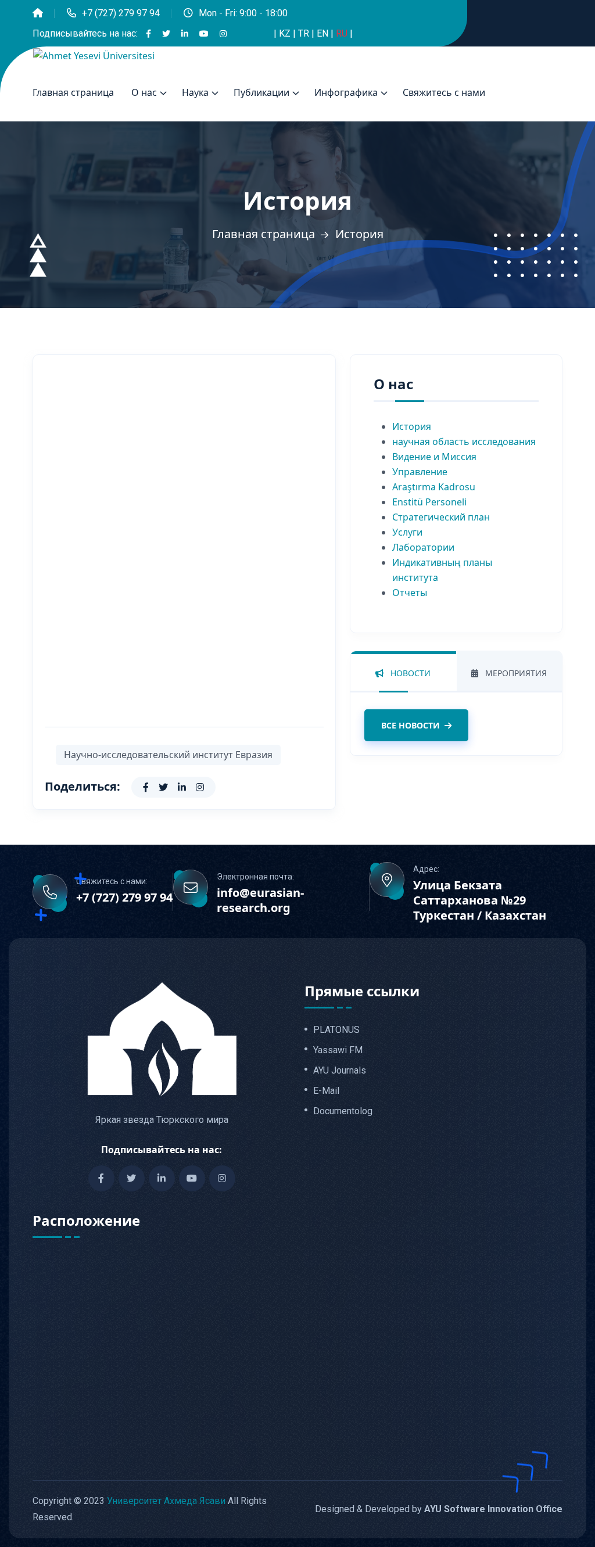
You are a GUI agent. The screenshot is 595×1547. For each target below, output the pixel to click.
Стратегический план (441, 517)
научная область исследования (464, 441)
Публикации (261, 92)
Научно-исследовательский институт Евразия (168, 754)
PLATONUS (336, 1030)
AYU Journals (339, 1070)
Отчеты (409, 592)
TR (304, 33)
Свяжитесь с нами (444, 92)
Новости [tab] (409, 673)
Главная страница (73, 92)
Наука (195, 92)
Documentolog (342, 1111)
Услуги (407, 532)
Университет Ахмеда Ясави (166, 1500)
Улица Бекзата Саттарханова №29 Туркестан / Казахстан (479, 900)
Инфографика (346, 92)
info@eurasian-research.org (260, 900)
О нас (144, 92)
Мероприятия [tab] (515, 673)
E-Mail (326, 1091)
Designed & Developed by (438, 1508)
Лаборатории (423, 547)
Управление (419, 471)
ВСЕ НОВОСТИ (410, 725)
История (411, 426)
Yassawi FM (338, 1050)
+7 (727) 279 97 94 (121, 13)
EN (324, 33)
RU (343, 33)
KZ (286, 33)
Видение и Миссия (434, 456)
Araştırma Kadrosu (433, 486)
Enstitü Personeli (429, 502)
